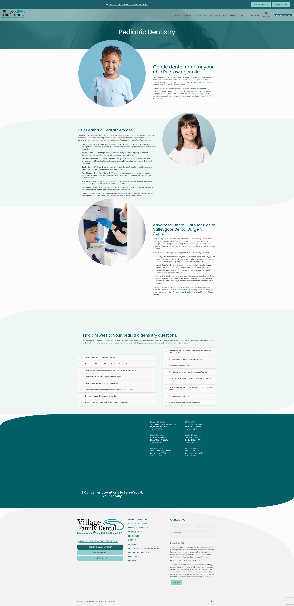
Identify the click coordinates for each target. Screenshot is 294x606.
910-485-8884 (156, 429)
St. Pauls (176, 91)
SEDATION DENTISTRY (138, 486)
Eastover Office (156, 448)
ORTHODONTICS (136, 491)
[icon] (214, 560)
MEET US (132, 499)
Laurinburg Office (192, 448)
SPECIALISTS (133, 495)
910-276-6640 (191, 455)
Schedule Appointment (283, 15)
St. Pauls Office (191, 422)
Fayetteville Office (157, 422)
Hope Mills (203, 89)
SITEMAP (132, 519)
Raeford (165, 91)
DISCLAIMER (133, 515)
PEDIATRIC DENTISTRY (138, 482)
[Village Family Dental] (13, 15)
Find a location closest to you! (128, 4)
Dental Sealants (108, 158)
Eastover (185, 89)
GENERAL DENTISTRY (137, 478)
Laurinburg (157, 91)
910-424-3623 (156, 442)
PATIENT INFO (134, 503)
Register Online (281, 4)
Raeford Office (191, 435)
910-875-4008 (191, 442)
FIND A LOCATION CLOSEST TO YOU (98, 500)
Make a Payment (261, 4)
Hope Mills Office (157, 435)
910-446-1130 (191, 429)
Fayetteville (194, 89)
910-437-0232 (156, 455)
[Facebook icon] (211, 560)
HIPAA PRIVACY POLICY (138, 511)
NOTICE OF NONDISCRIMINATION (143, 507)
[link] (100, 485)
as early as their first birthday (127, 144)
